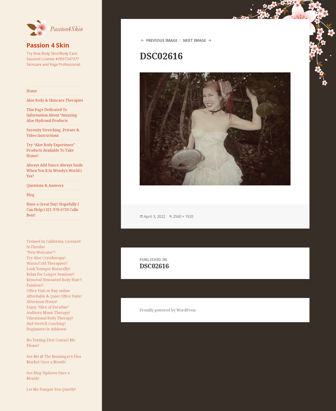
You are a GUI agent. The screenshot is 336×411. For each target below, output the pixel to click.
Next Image (194, 40)
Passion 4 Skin (48, 45)
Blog (31, 194)
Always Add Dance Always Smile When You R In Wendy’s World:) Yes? (55, 171)
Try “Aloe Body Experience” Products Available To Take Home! (51, 150)
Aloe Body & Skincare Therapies (55, 100)
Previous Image (161, 40)
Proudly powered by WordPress (168, 310)
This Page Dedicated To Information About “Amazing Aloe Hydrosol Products (52, 115)
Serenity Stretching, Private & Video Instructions (53, 132)
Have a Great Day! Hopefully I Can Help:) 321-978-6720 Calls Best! (53, 210)
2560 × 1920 (183, 216)
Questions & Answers (45, 185)
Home (32, 90)
